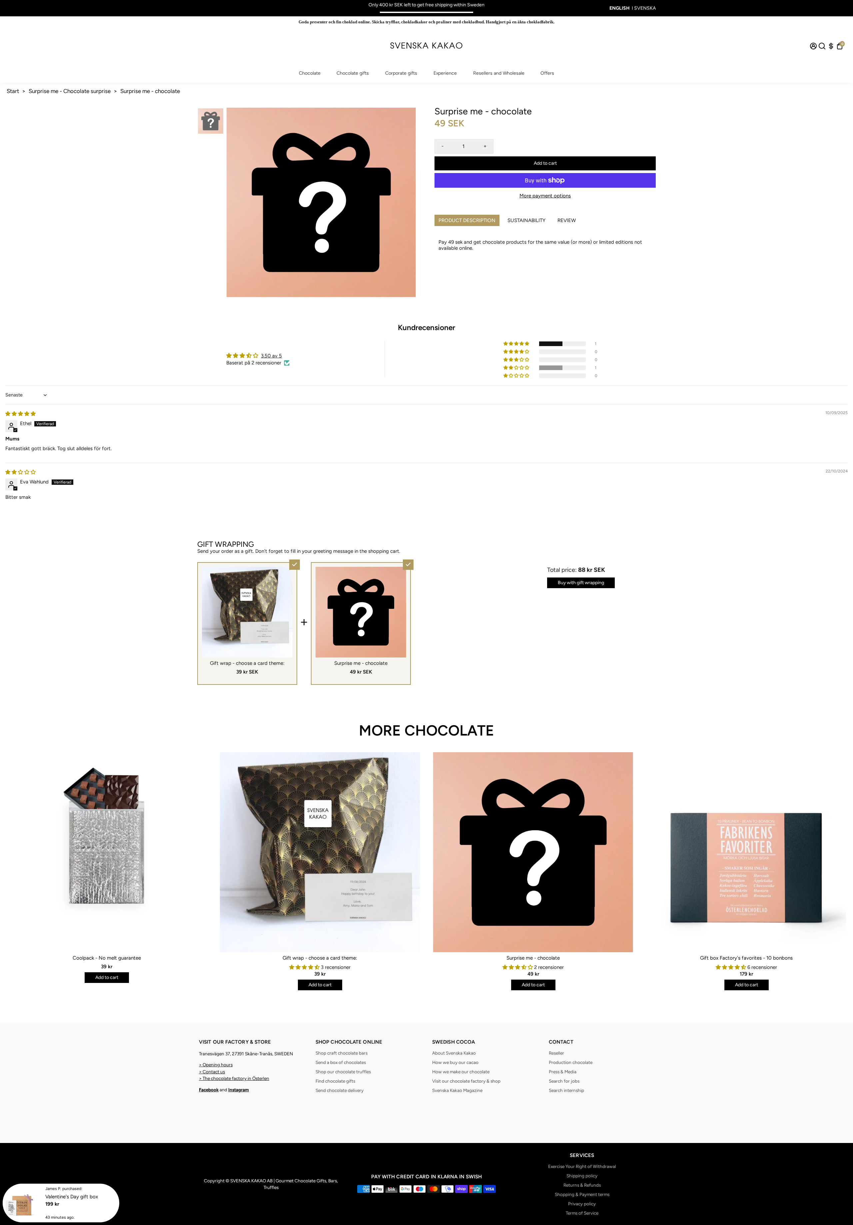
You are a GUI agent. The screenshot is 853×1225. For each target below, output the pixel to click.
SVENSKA (645, 8)
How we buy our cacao (455, 1062)
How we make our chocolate (460, 1071)
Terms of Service (582, 1213)
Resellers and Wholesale (498, 73)
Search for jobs (564, 1081)
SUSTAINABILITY (526, 220)
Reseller (556, 1053)
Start (13, 91)
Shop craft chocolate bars (342, 1053)
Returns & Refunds (582, 1185)
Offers (547, 73)
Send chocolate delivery (340, 1090)
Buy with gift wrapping (581, 582)
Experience (445, 73)
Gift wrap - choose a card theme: (320, 958)
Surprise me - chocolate (150, 91)
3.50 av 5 (271, 356)
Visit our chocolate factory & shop (466, 1081)
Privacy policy (582, 1203)
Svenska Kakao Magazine (457, 1090)
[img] (20, 414)
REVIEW (566, 220)
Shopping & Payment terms (582, 1194)
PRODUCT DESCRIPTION (466, 220)
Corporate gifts (401, 73)
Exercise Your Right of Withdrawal (582, 1166)
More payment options (545, 196)
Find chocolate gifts (335, 1081)
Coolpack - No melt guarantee (107, 958)
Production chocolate (570, 1062)
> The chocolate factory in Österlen (234, 1078)
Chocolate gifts (353, 73)
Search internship (566, 1090)
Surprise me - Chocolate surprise (70, 91)
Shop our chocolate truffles (343, 1071)
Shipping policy (581, 1175)
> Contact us (212, 1071)
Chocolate (310, 73)
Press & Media (562, 1071)
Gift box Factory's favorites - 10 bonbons (746, 958)
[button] (516, 343)
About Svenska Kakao (454, 1053)
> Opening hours (216, 1064)
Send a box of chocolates (341, 1062)
